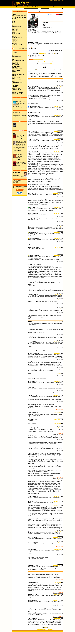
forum (54, 6)
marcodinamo (30, 391)
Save (58, 14)
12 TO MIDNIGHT (14, 52)
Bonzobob (29, 427)
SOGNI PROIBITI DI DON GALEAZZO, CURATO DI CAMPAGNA (19, 83)
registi (45, 6)
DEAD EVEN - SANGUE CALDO (16, 56)
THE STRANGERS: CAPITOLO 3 (16, 89)
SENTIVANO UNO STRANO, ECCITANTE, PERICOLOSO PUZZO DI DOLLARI (17, 80)
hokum (13, 21)
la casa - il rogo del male (16, 26)
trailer (35, 6)
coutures (14, 18)
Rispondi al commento (60, 77)
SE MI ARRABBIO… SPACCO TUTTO (17, 79)
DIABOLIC (13, 59)
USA (33, 35)
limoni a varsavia (15, 29)
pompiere (31, 505)
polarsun (29, 381)
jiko (28, 435)
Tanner (29, 395)
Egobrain (30, 119)
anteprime (23, 6)
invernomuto (30, 353)
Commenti (30, 59)
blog (33, 6)
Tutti (34, 69)
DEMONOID (14, 58)
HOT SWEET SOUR (15, 63)
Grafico (56, 53)
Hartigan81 (29, 496)
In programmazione (20, 11)
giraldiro (29, 193)
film (26, 48)
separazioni (14, 41)
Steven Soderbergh (33, 30)
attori (48, 6)
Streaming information (45, 27)
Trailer (39, 59)
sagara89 (29, 115)
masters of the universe (16, 33)
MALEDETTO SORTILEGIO (16, 72)
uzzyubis (29, 217)
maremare (30, 238)
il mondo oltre (14, 23)
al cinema (17, 6)
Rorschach (29, 341)
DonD (30, 419)
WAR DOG (13, 94)
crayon (29, 594)
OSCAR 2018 (14, 111)
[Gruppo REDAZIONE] (28, 226)
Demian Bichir (39, 31)
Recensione (35, 59)
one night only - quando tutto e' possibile (17, 37)
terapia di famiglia (15, 43)
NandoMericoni (30, 368)
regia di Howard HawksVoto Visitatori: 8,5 (17, 181)
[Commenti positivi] (35, 69)
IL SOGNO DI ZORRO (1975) (16, 66)
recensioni (51, 6)
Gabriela (30, 412)
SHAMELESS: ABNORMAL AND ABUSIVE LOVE (18, 82)
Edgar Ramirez (59, 31)
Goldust (29, 131)
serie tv (30, 6)
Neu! (28, 572)
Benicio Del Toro (33, 31)
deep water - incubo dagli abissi (17, 19)
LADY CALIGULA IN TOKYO (16, 70)
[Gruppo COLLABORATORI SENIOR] (28, 151)
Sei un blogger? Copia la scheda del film (56, 50)
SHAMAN (13, 81)
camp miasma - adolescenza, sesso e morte (19, 17)
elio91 (30, 151)
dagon (29, 600)
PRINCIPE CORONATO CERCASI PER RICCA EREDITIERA (18, 75)
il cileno (13, 22)
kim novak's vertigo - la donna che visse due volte (19, 25)
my (58, 6)
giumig (29, 501)
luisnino (29, 423)
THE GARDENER (14, 86)
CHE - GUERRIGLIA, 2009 (33, 48)
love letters (14, 30)
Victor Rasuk (30, 32)
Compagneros (31, 106)
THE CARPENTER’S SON (15, 85)
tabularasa (29, 335)
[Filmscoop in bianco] (61, 8)
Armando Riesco (34, 32)
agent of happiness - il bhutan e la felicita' (19, 15)
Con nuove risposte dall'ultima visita (48, 69)
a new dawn (14, 14)
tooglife (29, 537)
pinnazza (29, 213)
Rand (29, 618)
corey (29, 549)
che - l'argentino (33, 11)
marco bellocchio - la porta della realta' (18, 32)
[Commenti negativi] (36, 69)
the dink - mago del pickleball (17, 44)
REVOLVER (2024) (14, 78)
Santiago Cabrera (43, 31)
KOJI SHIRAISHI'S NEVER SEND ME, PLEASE (18, 68)
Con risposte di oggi (58, 69)
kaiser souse (30, 247)
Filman (29, 71)
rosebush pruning (15, 39)
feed (56, 6)
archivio (27, 6)
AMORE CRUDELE (14, 53)
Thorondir (29, 86)
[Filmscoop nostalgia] (62, 8)
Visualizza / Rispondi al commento (58, 434)
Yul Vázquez (56, 32)
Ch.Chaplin (29, 139)
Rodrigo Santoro (47, 32)
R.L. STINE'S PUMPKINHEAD (16, 77)
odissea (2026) (14, 36)
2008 (41, 11)
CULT (13, 55)
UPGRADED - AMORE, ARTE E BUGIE (17, 92)
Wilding (29, 79)
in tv (20, 6)
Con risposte (40, 69)
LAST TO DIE (14, 71)
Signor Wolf (29, 542)
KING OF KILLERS (14, 67)
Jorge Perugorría (53, 31)
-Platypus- (29, 321)
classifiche (38, 6)
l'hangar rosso (15, 28)
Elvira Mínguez (49, 31)
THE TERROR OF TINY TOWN (16, 90)
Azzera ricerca (54, 63)
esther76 (29, 373)
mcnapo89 (30, 232)
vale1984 (29, 294)
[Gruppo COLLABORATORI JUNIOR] (28, 119)
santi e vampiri (14, 40)
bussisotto (29, 402)
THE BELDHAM (14, 84)
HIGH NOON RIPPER (15, 62)
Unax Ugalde (52, 32)
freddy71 (29, 565)
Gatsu (30, 531)
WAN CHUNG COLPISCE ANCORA (17, 93)
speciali (42, 6)
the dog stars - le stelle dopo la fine (18, 45)
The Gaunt (30, 582)
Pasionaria (30, 226)
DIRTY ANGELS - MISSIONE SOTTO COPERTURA (19, 60)
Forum (42, 59)
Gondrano (30, 255)
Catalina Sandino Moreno (41, 32)
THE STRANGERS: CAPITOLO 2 (16, 88)
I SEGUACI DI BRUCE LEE (15, 64)
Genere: (39, 8)
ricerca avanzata (53, 8)
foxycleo (30, 207)
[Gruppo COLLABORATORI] (28, 106)
